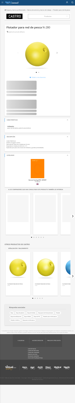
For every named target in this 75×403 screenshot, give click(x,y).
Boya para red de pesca (29, 320)
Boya (12, 313)
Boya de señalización (16, 316)
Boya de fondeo (31, 313)
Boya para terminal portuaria (45, 313)
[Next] (57, 53)
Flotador (58, 313)
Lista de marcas (32, 349)
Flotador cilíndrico (15, 320)
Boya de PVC (37, 316)
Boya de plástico (20, 313)
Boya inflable (27, 316)
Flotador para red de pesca (50, 316)
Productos (47, 16)
